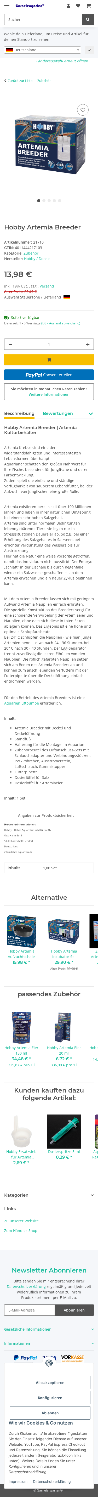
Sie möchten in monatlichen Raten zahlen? (49, 391)
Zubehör (31, 253)
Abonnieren (74, 1310)
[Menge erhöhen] (88, 344)
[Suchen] (88, 19)
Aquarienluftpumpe (21, 703)
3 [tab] (49, 200)
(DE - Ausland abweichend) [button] (60, 323)
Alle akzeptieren (50, 1382)
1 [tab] (38, 200)
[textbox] (42, 50)
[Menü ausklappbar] (6, 3)
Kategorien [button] (16, 1195)
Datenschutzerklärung (52, 1481)
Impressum (18, 1481)
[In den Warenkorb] (8, 97)
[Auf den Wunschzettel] (83, 110)
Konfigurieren (50, 1397)
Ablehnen (50, 1413)
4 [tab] (54, 200)
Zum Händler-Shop (20, 1230)
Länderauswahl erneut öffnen (62, 60)
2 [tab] (43, 200)
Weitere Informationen (49, 394)
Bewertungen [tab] (58, 413)
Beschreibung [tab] (19, 413)
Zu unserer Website (21, 1220)
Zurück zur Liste (20, 80)
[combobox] (42, 50)
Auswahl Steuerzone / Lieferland (33, 297)
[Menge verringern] (10, 344)
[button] (68, 6)
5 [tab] (59, 200)
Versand (47, 286)
